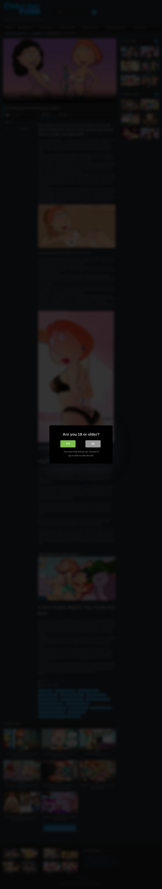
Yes (68, 444)
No (93, 444)
